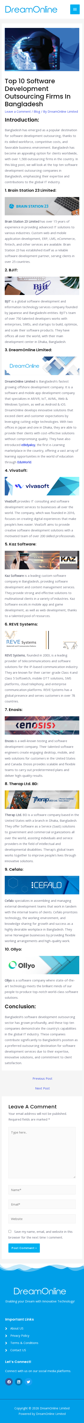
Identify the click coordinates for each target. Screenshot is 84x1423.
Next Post (42, 1088)
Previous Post (42, 1078)
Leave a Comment (18, 111)
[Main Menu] (75, 9)
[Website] (42, 1219)
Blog (37, 111)
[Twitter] (28, 1382)
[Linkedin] (18, 1382)
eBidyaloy (28, 445)
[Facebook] (9, 1382)
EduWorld (24, 462)
